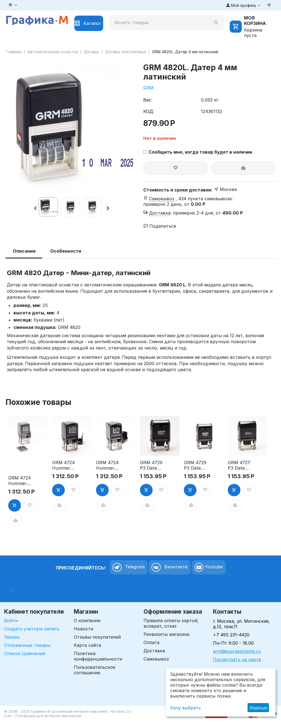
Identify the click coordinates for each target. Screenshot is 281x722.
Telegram (134, 567)
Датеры (91, 51)
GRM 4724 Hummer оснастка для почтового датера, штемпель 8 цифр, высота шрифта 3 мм (107, 465)
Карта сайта (87, 645)
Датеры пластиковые (125, 51)
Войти (11, 620)
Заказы (11, 637)
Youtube (213, 567)
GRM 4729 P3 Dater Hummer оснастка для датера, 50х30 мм (151, 465)
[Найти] (216, 22)
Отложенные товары (27, 645)
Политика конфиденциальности (98, 656)
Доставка (154, 650)
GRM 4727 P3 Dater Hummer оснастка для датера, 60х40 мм (239, 465)
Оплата (151, 642)
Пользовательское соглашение (94, 669)
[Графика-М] (37, 19)
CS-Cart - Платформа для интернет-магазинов (68, 713)
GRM (148, 88)
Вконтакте (175, 567)
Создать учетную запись (31, 628)
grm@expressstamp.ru (237, 651)
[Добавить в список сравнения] (243, 168)
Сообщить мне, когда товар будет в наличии (200, 152)
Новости (83, 628)
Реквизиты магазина (166, 634)
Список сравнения (24, 653)
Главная (13, 51)
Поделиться (162, 226)
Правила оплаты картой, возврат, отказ (171, 623)
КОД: (148, 111)
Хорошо (258, 707)
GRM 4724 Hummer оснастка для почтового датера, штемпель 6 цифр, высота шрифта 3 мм (63, 465)
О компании (87, 620)
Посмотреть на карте (237, 659)
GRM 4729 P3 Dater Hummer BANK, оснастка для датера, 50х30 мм (195, 465)
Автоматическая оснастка (52, 51)
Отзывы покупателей (97, 637)
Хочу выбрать (185, 707)
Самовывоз (156, 659)
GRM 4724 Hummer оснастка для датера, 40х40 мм (19, 480)
